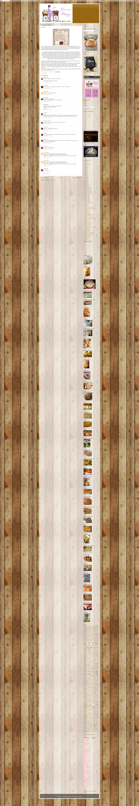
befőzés (86, 630)
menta (95, 695)
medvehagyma (86, 695)
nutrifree (96, 699)
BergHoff (93, 630)
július (87, 194)
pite (91, 707)
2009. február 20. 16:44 (47, 88)
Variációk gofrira (88, 229)
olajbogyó (87, 700)
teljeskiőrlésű (95, 722)
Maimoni (43, 68)
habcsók (95, 658)
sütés (94, 717)
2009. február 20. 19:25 (47, 109)
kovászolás (85, 682)
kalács (95, 667)
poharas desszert (86, 708)
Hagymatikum (85, 660)
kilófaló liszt (85, 678)
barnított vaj (92, 629)
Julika (44, 139)
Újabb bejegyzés (45, 177)
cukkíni (88, 636)
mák (88, 691)
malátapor (85, 692)
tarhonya (95, 721)
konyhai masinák (90, 680)
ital (91, 665)
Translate (91, 108)
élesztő (91, 648)
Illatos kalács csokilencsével (90, 207)
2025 (86, 163)
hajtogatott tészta (91, 661)
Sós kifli (86, 205)
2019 (86, 171)
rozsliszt (94, 712)
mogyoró (90, 697)
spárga (93, 716)
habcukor (91, 658)
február (87, 201)
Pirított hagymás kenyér (89, 215)
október (87, 190)
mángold (85, 693)
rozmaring (95, 711)
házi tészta (95, 662)
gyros (95, 657)
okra (84, 700)
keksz (95, 670)
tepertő (85, 723)
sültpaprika (90, 717)
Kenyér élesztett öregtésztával (90, 218)
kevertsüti (85, 677)
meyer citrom (86, 696)
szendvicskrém (91, 719)
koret (95, 680)
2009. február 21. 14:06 (47, 129)
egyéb (45, 73)
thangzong (96, 723)
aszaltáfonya (91, 628)
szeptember (88, 191)
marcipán (92, 693)
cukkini (85, 636)
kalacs (90, 667)
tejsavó (90, 722)
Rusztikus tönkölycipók (89, 233)
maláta (96, 691)
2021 (86, 168)
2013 (86, 180)
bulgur (86, 634)
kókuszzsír (85, 680)
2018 (86, 173)
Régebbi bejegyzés (76, 177)
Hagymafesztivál (86, 659)
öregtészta (93, 701)
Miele (85, 697)
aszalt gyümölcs (91, 627)
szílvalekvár (90, 720)
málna (89, 692)
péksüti (96, 706)
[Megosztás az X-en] (57, 71)
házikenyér (85, 663)
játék (97, 665)
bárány (88, 629)
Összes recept (86, 26)
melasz (92, 695)
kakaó (97, 666)
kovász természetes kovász (93, 681)
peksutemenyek (88, 705)
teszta (88, 723)
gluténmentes (95, 655)
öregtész (88, 701)
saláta (90, 713)
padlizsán (86, 702)
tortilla (97, 724)
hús (95, 663)
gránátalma (87, 656)
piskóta (85, 707)
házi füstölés (90, 662)
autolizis (96, 628)
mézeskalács (94, 696)
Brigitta (44, 97)
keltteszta (85, 671)
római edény (90, 711)
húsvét (95, 664)
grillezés (91, 656)
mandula (92, 692)
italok (94, 665)
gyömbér (91, 657)
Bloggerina (95, 631)
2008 (86, 238)
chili (95, 634)
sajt (97, 712)
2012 (86, 181)
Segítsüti (94, 713)
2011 (86, 183)
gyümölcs (85, 658)
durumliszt (85, 642)
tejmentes (85, 722)
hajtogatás (95, 660)
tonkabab (90, 724)
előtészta (85, 649)
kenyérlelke (85, 675)
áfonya (85, 625)
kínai (89, 678)
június (87, 195)
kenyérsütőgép (92, 675)
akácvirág (88, 625)
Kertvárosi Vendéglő (86, 676)
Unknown (45, 152)
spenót (96, 716)
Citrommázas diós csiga (89, 217)
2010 (86, 184)
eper (88, 649)
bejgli (90, 630)
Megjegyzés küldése (45, 173)
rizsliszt (86, 711)
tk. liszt (86, 724)
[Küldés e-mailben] (55, 71)
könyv (85, 683)
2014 (86, 178)
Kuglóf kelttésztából (88, 222)
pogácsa (94, 707)
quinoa (95, 708)
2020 (86, 170)
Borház (94, 633)
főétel (97, 651)
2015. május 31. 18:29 (47, 171)
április (87, 198)
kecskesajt (89, 670)
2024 (86, 164)
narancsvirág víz (86, 698)
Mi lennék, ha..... (88, 221)
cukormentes (92, 636)
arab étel (89, 626)
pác (97, 701)
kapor (84, 669)
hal (96, 661)
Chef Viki (45, 77)
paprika (95, 702)
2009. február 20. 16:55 (47, 94)
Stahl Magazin (86, 717)
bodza (96, 632)
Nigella (88, 699)
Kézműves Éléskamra (91, 677)
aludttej (92, 625)
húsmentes (91, 664)
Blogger (80, 796)
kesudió (92, 676)
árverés (96, 626)
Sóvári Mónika (89, 716)
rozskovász (89, 712)
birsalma (85, 631)
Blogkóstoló (85, 632)
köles (96, 682)
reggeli (85, 710)
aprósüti (85, 626)
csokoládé (88, 639)
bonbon (89, 633)
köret (92, 683)
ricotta (95, 710)
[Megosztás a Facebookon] (58, 71)
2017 (86, 174)
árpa (92, 626)
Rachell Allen (86, 709)
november (87, 188)
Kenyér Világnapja (94, 674)
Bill (96, 630)
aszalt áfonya (86, 627)
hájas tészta (91, 660)
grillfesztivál (95, 656)
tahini (89, 721)
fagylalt (96, 649)
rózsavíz (85, 712)
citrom (85, 635)
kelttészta (92, 671)
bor (91, 633)
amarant (95, 625)
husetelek (85, 664)
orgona (97, 700)
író (89, 665)
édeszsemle (91, 646)
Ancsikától (43, 46)
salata (86, 713)
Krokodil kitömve (88, 224)
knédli (92, 678)
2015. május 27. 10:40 (47, 157)
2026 (86, 161)
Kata (44, 112)
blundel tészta (91, 632)
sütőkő (92, 718)
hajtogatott (85, 661)
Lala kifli (86, 211)
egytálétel (85, 648)
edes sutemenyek (93, 642)
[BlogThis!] (56, 71)
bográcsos (85, 633)
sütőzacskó (85, 719)
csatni (96, 636)
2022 (86, 167)
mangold (96, 692)
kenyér (85, 674)
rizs (97, 710)
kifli (96, 677)
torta (93, 724)
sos (95, 714)
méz (89, 696)
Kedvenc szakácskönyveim (90, 232)
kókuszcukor (89, 679)
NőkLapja (91, 699)
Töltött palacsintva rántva (89, 214)
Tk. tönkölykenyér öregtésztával (90, 208)
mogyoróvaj (95, 697)
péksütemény (87, 706)
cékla (92, 634)
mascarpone (87, 694)
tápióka (92, 721)
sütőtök (95, 718)
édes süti (91, 643)
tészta (92, 723)
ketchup (96, 676)
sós (84, 716)
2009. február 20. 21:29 (47, 117)
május (87, 197)
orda (91, 700)
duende (44, 85)
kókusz (85, 679)
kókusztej (95, 679)
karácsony (90, 669)
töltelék (91, 725)
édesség (85, 646)
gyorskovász (85, 657)
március (87, 200)
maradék (88, 693)
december (87, 187)
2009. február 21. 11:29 (47, 123)
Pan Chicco (87, 204)
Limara (44, 146)
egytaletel (94, 647)
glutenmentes (87, 655)
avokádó (85, 629)
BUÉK (97, 633)
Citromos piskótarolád (89, 235)
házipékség (90, 663)
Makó (92, 691)
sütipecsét (88, 718)
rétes (92, 710)
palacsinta (91, 702)
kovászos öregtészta (91, 682)
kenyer (93, 672)
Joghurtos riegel (88, 225)
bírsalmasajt (90, 631)
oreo (94, 700)
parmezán (85, 703)
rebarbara (90, 709)
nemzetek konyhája (92, 698)
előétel (96, 648)
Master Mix (94, 694)
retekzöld (89, 710)
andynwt (73, 796)
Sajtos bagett (87, 230)
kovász (85, 681)
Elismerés (87, 212)
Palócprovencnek (44, 66)
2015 (86, 177)
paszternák (89, 703)
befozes (96, 629)
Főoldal (60, 177)
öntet (85, 701)
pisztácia (89, 707)
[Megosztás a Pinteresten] (59, 71)
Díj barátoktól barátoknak (89, 202)
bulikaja (89, 634)
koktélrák (95, 678)
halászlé (85, 662)
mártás (97, 693)
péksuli (96, 703)
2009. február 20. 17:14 (47, 101)
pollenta (92, 708)
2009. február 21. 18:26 (47, 135)
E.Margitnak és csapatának (49, 63)
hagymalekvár (94, 659)
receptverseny (96, 709)
